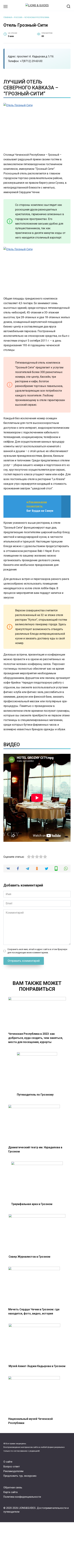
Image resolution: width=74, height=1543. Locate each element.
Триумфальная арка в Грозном (31, 1204)
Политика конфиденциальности (22, 1496)
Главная (7, 17)
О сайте (7, 1461)
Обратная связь (12, 1487)
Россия (18, 17)
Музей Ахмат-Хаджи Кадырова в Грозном (37, 1366)
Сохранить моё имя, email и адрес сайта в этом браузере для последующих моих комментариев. (37, 951)
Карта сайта (10, 1492)
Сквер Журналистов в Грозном (29, 1256)
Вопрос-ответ (11, 1466)
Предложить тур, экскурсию (19, 1475)
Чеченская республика (36, 17)
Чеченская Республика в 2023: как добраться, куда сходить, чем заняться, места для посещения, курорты (35, 1038)
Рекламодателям (13, 1471)
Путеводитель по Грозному (35, 1094)
